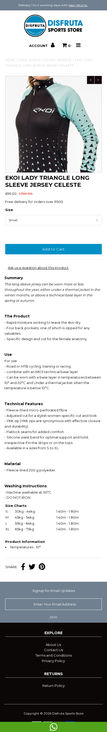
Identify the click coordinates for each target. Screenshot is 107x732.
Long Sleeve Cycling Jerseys (44, 60)
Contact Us (53, 650)
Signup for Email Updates (53, 591)
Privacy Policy (53, 661)
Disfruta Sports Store (67, 713)
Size (9, 210)
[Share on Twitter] (32, 567)
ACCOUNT (39, 46)
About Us (53, 645)
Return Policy (53, 685)
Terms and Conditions (53, 655)
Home (10, 60)
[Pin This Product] (42, 567)
